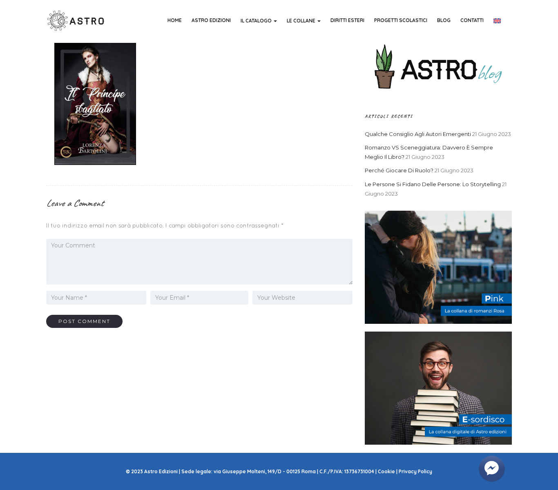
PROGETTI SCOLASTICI (400, 20)
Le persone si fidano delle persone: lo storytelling (433, 184)
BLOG (444, 20)
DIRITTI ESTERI (347, 20)
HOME (174, 20)
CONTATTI (472, 20)
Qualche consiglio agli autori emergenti (418, 134)
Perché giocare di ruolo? (399, 170)
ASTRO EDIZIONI (211, 20)
